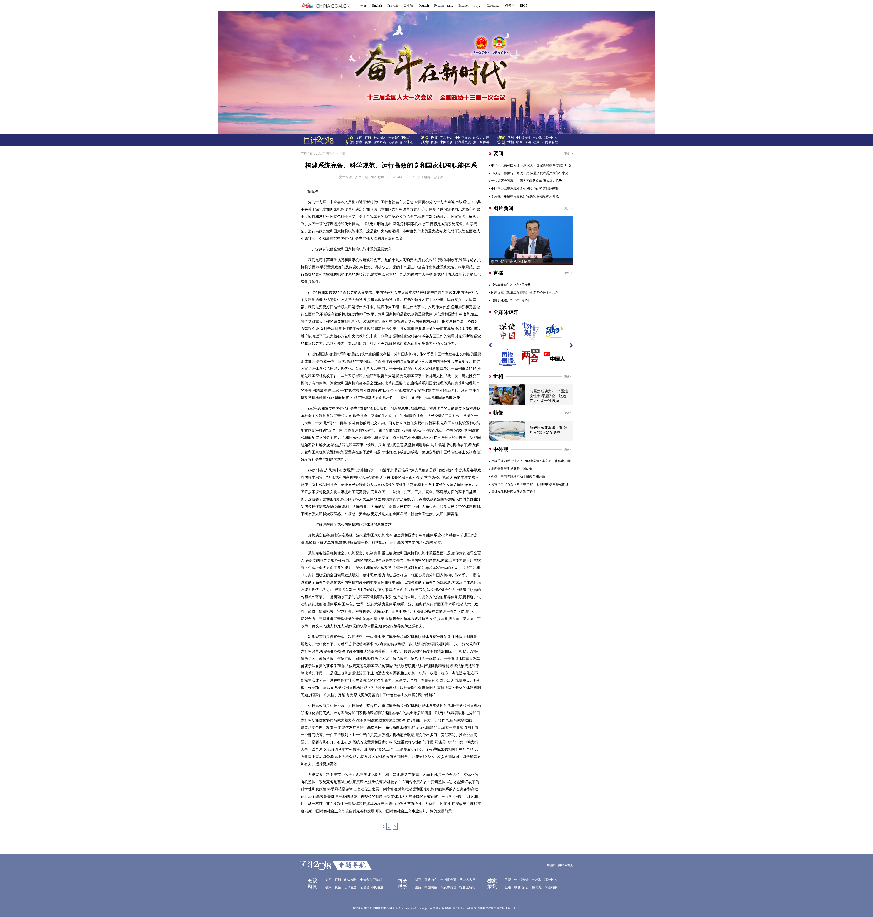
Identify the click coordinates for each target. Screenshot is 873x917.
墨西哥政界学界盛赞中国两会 (511, 468)
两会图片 (379, 137)
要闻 (359, 137)
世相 (510, 142)
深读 (528, 142)
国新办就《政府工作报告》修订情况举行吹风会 (524, 292)
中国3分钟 (523, 137)
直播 (368, 137)
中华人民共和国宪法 (505, 165)
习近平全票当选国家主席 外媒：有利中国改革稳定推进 (529, 484)
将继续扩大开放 (548, 196)
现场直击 (379, 142)
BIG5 (523, 5)
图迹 (434, 137)
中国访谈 (446, 142)
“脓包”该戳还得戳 (545, 188)
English (377, 5)
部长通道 (406, 142)
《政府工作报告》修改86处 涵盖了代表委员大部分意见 (529, 173)
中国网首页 (566, 865)
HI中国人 (550, 137)
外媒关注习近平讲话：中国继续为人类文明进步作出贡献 (531, 461)
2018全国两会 (325, 153)
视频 (368, 142)
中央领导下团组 (399, 137)
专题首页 (552, 865)
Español (463, 5)
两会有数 (551, 142)
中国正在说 (463, 137)
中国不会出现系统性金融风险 (511, 188)
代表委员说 (463, 142)
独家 (359, 142)
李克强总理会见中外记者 (511, 262)
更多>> (568, 153)
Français (392, 5)
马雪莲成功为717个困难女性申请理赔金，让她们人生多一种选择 (549, 396)
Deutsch (424, 5)
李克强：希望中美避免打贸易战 (513, 196)
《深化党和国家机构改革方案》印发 (546, 165)
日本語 (408, 5)
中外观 (537, 137)
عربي (477, 5)
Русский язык (443, 5)
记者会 (393, 142)
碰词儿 (538, 142)
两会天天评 (481, 137)
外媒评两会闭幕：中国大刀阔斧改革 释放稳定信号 (526, 181)
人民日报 (361, 177)
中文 (363, 5)
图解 (434, 142)
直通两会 (446, 137)
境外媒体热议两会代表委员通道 (513, 492)
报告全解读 (481, 142)
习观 (510, 137)
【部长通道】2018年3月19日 (511, 300)
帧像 (519, 142)
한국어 (509, 5)
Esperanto (493, 5)
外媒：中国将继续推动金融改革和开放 (518, 476)
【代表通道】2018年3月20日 (511, 285)
